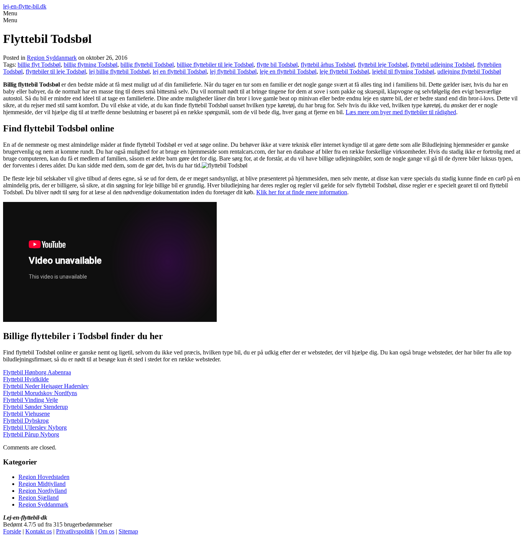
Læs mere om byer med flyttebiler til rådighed (401, 112)
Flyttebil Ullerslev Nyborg (35, 427)
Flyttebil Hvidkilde (26, 379)
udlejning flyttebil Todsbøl (469, 71)
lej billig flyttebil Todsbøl (119, 71)
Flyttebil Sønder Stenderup (35, 407)
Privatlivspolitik (75, 531)
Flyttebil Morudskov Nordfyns (40, 393)
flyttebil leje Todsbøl (382, 64)
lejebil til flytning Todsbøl (403, 71)
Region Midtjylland (42, 484)
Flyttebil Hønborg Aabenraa (37, 372)
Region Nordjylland (42, 490)
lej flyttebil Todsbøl (233, 71)
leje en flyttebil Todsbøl (288, 71)
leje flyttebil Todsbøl (344, 71)
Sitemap (128, 531)
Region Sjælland (38, 497)
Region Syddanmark (52, 57)
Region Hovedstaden (43, 477)
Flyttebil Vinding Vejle (30, 400)
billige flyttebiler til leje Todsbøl (215, 64)
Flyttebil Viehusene (26, 413)
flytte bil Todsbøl (277, 64)
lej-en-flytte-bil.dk (24, 6)
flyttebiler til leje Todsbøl (56, 71)
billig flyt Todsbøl (39, 64)
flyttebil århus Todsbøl (328, 64)
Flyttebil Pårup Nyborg (31, 434)
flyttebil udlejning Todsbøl (442, 64)
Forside (12, 531)
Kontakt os (38, 531)
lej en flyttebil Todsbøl (180, 71)
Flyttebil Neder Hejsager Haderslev (46, 386)
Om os (106, 531)
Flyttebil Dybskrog (26, 420)
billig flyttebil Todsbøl (147, 64)
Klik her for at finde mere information (301, 192)
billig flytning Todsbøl (90, 64)
